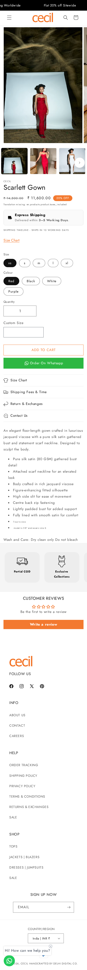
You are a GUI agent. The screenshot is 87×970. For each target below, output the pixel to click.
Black (31, 281)
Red (11, 281)
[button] (9, 17)
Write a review (43, 624)
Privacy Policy (22, 786)
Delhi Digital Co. (65, 963)
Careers (16, 736)
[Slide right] (79, 163)
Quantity (9, 302)
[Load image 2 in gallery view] (43, 161)
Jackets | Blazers (24, 857)
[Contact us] (9, 960)
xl (67, 263)
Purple (13, 291)
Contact (17, 725)
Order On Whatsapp (46, 363)
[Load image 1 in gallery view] (14, 161)
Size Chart (11, 240)
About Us (17, 715)
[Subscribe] (69, 907)
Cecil (25, 963)
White (51, 281)
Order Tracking (23, 765)
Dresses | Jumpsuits (26, 867)
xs (10, 263)
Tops (13, 846)
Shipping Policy (23, 775)
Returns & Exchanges (28, 807)
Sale (13, 817)
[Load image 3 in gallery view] (72, 161)
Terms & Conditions (27, 796)
